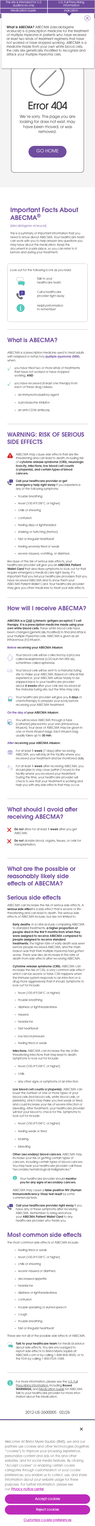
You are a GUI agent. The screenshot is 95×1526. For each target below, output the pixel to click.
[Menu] (87, 26)
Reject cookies (47, 1509)
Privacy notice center (27, 1489)
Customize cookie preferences (47, 1520)
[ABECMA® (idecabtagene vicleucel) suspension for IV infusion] (24, 26)
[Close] (81, 1429)
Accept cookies (47, 1499)
